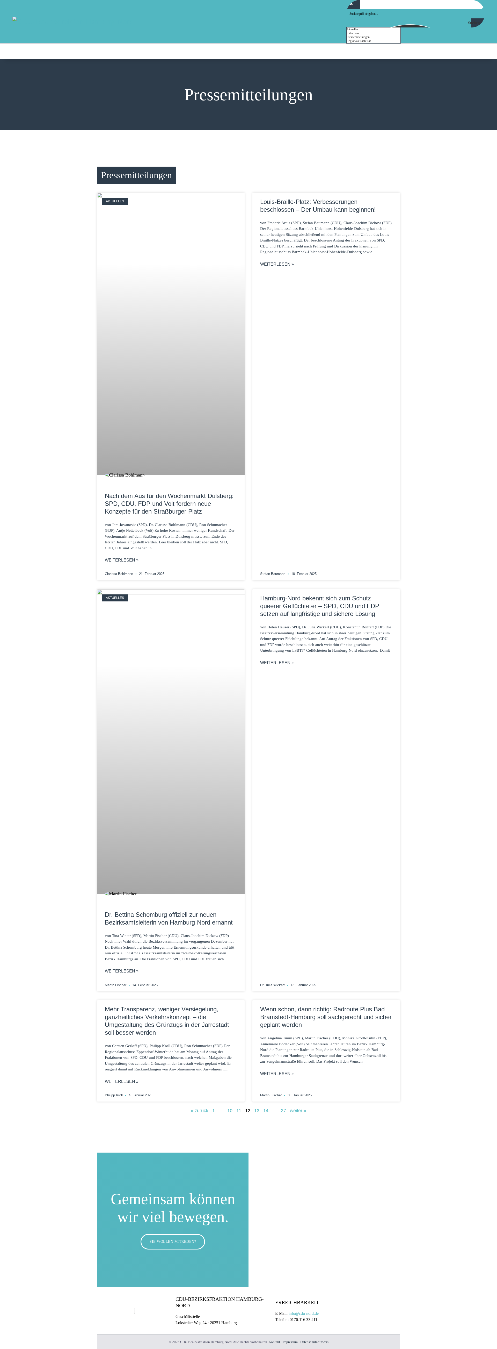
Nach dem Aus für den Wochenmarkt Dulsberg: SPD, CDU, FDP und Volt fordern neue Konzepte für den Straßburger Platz (169, 503)
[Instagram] (480, 50)
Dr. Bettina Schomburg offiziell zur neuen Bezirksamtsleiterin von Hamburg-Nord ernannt (169, 918)
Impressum (290, 1342)
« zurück (199, 1110)
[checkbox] (372, 29)
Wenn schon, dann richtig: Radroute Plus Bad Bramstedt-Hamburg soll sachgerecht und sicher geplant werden (326, 1017)
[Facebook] (463, 50)
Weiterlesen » (121, 560)
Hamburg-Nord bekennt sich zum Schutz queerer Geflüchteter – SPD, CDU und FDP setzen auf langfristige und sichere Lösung (319, 606)
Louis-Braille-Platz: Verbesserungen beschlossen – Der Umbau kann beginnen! (318, 205)
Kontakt (274, 1342)
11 (238, 1110)
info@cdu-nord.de (304, 1313)
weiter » (298, 1110)
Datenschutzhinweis (314, 1342)
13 (256, 1110)
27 (283, 1110)
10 (229, 1110)
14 (265, 1110)
